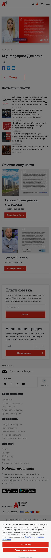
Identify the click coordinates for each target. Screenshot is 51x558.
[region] (25, 539)
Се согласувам (25, 544)
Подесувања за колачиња (25, 550)
